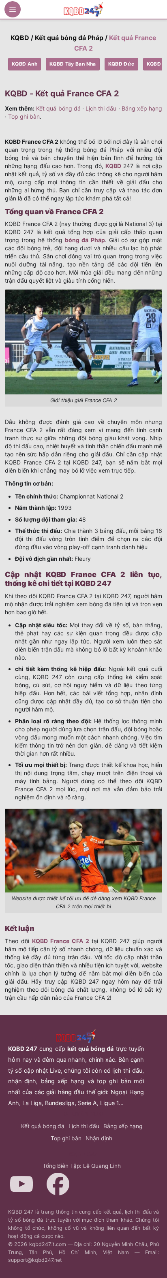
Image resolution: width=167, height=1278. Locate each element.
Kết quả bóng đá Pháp (69, 38)
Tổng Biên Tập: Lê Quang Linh (82, 1166)
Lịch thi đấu (101, 108)
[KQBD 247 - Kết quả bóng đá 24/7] (83, 9)
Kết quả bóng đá (58, 108)
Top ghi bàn (24, 116)
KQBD (20, 38)
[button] (12, 9)
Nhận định (99, 1138)
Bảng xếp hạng (142, 108)
